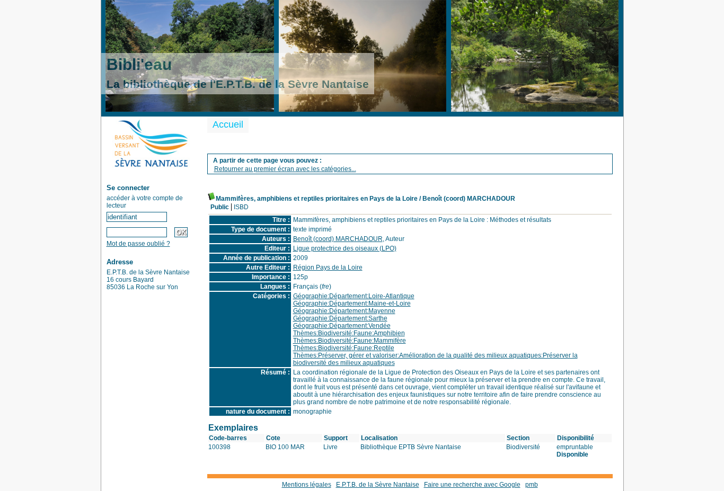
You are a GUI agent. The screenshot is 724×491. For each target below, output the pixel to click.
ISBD (241, 207)
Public (219, 207)
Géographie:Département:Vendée (342, 325)
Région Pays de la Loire (328, 267)
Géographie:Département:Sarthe (340, 318)
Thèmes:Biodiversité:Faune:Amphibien (349, 333)
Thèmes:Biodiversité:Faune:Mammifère (349, 340)
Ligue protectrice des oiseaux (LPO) (344, 248)
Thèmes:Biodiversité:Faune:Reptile (343, 348)
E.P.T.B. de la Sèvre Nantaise (377, 484)
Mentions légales (306, 484)
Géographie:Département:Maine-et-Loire (352, 303)
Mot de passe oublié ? (138, 243)
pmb (531, 484)
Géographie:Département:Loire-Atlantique (353, 296)
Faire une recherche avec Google (472, 484)
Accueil (228, 124)
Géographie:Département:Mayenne (344, 311)
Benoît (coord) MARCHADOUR (338, 239)
